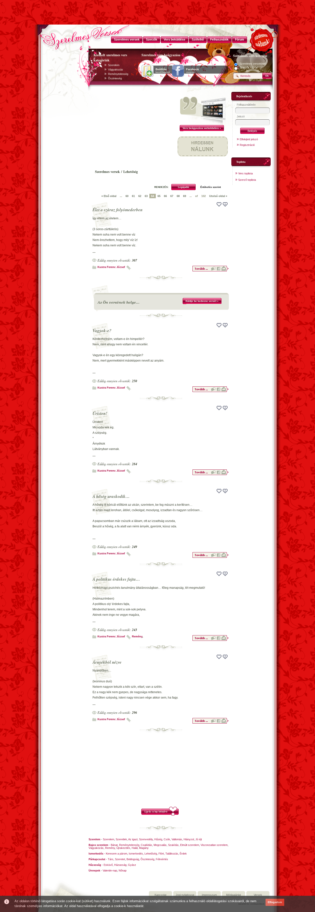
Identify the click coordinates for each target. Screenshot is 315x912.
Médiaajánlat (233, 894)
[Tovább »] (210, 270)
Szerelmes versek (107, 171)
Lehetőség (150, 853)
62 (139, 196)
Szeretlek (121, 839)
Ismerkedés (136, 853)
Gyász (132, 864)
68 (178, 196)
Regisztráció (247, 144)
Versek (258, 894)
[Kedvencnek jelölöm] (225, 204)
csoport (192, 70)
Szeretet (120, 859)
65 (159, 196)
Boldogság (132, 859)
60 (127, 196)
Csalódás (146, 844)
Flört (161, 853)
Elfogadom (275, 902)
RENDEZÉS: (161, 187)
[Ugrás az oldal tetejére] (160, 814)
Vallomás (177, 839)
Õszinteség (115, 78)
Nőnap (122, 870)
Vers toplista (245, 173)
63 (146, 196)
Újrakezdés (123, 847)
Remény (137, 636)
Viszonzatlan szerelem (214, 844)
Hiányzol (189, 839)
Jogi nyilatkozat (185, 894)
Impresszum (209, 894)
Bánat (114, 844)
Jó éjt (198, 839)
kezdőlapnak (163, 70)
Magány (144, 847)
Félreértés (162, 859)
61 (133, 196)
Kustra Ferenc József (111, 267)
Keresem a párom (116, 853)
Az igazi (133, 839)
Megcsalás (160, 844)
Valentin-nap (110, 870)
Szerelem (113, 65)
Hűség (158, 839)
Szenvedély (146, 839)
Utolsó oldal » (218, 196)
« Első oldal (108, 196)
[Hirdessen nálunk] (262, 39)
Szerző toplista (247, 179)
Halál (135, 847)
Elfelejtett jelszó (249, 139)
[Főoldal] (64, 36)
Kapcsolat (160, 894)
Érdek (183, 853)
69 (184, 196)
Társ (110, 859)
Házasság (120, 864)
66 (165, 196)
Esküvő (108, 864)
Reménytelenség (118, 73)
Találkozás (171, 853)
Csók (167, 839)
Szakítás (173, 844)
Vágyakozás (115, 69)
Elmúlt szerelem (189, 844)
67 (171, 196)
